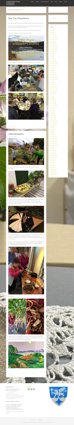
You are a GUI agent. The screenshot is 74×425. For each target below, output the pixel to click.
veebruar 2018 (53, 152)
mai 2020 (52, 112)
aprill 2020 (52, 113)
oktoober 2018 (53, 143)
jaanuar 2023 (53, 74)
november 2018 (53, 141)
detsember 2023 (53, 63)
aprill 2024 (52, 58)
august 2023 (53, 67)
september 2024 (53, 49)
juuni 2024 (52, 55)
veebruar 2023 (53, 72)
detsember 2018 (53, 139)
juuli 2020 (52, 108)
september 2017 (53, 157)
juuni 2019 (52, 129)
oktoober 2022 (53, 77)
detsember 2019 (53, 120)
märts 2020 (52, 115)
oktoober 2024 (53, 48)
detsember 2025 (53, 35)
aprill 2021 (52, 98)
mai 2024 (52, 56)
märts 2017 (52, 167)
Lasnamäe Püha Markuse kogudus (13, 3)
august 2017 (53, 159)
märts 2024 (52, 60)
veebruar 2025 (53, 41)
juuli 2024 (52, 53)
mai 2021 (52, 96)
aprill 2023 (52, 70)
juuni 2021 (52, 94)
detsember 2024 (53, 44)
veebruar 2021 (53, 101)
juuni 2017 (52, 162)
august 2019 (53, 126)
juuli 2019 (52, 127)
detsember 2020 (53, 105)
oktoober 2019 (53, 122)
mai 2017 (52, 164)
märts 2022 (52, 84)
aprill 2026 (52, 32)
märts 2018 (52, 150)
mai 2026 (52, 30)
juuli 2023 (52, 68)
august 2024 (53, 51)
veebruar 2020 (53, 117)
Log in (52, 422)
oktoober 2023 (53, 65)
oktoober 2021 (53, 89)
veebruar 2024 (53, 61)
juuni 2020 (52, 110)
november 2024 (53, 46)
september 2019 (53, 124)
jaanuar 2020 (53, 119)
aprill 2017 (52, 165)
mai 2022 (52, 81)
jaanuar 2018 (53, 153)
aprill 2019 (52, 133)
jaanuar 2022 (53, 86)
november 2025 (53, 37)
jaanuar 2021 (53, 103)
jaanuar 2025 (53, 42)
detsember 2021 (53, 87)
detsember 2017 (53, 155)
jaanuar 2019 (53, 138)
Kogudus (13, 374)
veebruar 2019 (53, 136)
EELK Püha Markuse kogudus (34, 422)
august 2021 (53, 93)
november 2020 (53, 107)
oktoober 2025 (53, 39)
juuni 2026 (52, 29)
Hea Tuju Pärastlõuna (18, 18)
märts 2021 (52, 100)
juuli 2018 (52, 146)
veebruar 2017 (53, 169)
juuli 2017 (52, 160)
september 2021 (53, 91)
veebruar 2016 (53, 174)
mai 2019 (52, 131)
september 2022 (53, 79)
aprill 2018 (52, 148)
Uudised (13, 126)
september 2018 (53, 145)
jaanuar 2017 (53, 171)
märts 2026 (52, 34)
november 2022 (53, 75)
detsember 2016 (53, 172)
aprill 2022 (52, 82)
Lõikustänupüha (16, 134)
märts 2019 (52, 134)
